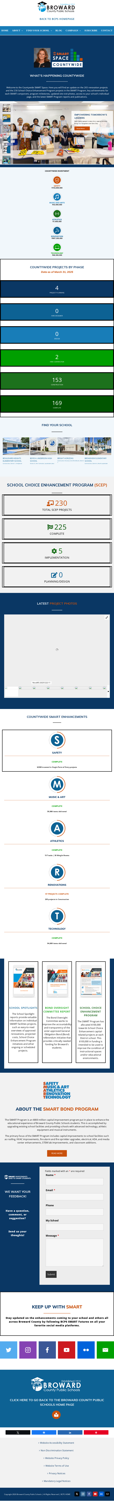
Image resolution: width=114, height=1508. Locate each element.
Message (52, 1235)
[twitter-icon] (8, 1342)
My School (52, 1220)
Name (51, 1175)
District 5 (5, 463)
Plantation (101, 463)
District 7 (40, 463)
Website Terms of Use (57, 1465)
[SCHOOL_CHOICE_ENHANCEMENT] (90, 965)
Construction (33, 463)
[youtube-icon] (66, 1342)
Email (50, 1190)
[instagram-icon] (28, 1342)
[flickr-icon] (86, 1342)
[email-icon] (105, 1342)
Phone (50, 1205)
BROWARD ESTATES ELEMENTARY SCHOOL (12, 459)
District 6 (94, 463)
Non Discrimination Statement (57, 1450)
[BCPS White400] (57, 1376)
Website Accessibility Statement (57, 1442)
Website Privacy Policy (57, 1458)
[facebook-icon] (47, 1342)
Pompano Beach (47, 463)
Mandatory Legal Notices (57, 1481)
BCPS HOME (65, 1494)
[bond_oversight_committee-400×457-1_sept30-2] (57, 965)
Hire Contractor (12, 463)
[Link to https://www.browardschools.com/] (56, 1415)
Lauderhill (20, 463)
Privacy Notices (57, 1473)
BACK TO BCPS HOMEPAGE (57, 19)
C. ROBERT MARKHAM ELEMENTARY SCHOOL (39, 459)
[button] (5, 451)
